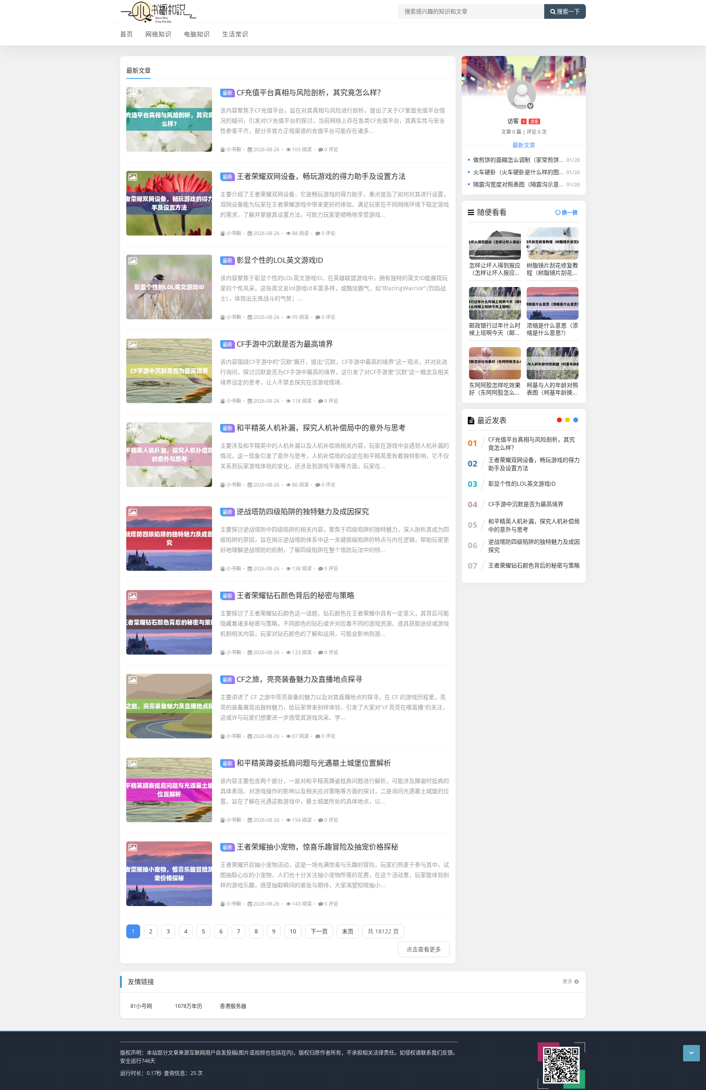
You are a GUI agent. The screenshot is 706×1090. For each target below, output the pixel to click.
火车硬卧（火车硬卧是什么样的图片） (521, 172)
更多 (567, 981)
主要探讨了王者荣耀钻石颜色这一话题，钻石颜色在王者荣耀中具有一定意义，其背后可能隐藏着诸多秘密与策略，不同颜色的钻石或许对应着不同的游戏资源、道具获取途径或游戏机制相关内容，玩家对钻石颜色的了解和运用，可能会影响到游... (334, 623)
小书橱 (233, 149)
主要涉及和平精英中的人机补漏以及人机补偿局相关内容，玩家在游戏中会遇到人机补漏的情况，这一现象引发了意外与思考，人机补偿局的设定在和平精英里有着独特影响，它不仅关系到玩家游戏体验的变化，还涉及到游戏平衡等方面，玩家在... (334, 456)
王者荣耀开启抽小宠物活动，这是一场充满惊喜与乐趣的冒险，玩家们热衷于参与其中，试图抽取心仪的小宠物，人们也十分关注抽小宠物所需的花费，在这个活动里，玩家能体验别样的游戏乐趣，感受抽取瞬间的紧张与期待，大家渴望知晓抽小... (334, 875)
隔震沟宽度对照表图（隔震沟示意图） (521, 184)
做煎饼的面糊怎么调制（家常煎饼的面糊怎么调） (536, 160)
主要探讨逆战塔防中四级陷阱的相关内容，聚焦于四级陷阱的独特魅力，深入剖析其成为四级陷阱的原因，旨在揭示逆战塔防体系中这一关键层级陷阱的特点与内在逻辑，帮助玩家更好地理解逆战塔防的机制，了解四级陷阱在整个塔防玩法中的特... (334, 539)
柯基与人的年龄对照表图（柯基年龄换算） (552, 388)
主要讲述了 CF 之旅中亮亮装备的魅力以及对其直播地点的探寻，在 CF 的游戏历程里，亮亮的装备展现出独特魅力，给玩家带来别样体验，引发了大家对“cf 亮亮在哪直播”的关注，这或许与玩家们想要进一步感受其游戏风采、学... (334, 707)
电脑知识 (197, 34)
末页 (347, 931)
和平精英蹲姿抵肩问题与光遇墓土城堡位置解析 (307, 763)
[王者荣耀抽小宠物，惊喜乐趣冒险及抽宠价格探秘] (169, 873)
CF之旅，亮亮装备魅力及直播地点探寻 (292, 679)
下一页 (319, 931)
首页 (126, 34)
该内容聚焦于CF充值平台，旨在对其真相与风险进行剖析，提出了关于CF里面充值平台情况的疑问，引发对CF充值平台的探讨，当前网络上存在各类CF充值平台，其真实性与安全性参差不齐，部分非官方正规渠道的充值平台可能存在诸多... (332, 120)
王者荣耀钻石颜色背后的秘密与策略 (288, 595)
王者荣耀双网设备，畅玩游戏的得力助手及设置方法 (314, 176)
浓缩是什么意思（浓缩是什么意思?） (552, 329)
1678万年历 (188, 1005)
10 (293, 931)
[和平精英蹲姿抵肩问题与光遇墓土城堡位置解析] (169, 790)
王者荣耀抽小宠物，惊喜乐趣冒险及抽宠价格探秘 (310, 847)
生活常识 (235, 34)
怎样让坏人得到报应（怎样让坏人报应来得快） (495, 269)
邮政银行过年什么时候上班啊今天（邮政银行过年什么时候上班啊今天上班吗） (495, 329)
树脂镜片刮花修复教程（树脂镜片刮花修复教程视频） (552, 269)
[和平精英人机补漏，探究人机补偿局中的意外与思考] (169, 454)
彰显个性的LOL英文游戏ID (273, 260)
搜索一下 (568, 11)
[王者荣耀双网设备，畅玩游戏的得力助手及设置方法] (169, 203)
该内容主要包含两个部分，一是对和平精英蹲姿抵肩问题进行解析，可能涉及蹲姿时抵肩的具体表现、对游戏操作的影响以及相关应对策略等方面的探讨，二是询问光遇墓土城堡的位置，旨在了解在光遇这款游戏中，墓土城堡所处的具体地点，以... (334, 791)
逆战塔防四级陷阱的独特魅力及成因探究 (296, 511)
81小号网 (141, 1005)
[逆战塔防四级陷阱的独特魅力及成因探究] (169, 538)
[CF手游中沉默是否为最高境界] (169, 371)
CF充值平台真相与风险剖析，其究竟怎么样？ (303, 92)
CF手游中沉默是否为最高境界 (278, 344)
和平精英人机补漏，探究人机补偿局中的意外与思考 (314, 428)
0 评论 (331, 149)
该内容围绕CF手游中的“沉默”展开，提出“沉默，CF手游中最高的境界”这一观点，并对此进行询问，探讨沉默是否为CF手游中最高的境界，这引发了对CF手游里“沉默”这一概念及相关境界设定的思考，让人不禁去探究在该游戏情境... (334, 372)
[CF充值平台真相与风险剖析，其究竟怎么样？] (169, 119)
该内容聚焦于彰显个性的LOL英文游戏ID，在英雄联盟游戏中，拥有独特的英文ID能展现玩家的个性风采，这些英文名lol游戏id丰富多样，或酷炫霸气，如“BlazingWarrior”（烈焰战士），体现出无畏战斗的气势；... (334, 288)
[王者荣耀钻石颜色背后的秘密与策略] (169, 622)
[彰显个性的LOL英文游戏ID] (169, 287)
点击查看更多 (424, 949)
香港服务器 (233, 1005)
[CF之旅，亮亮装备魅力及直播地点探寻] (169, 706)
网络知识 (158, 34)
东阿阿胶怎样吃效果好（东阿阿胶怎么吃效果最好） (495, 388)
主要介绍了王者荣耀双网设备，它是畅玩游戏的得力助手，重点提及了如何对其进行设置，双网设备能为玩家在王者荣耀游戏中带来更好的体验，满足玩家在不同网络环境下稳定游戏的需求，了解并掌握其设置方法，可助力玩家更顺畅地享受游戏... (334, 204)
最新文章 (138, 70)
